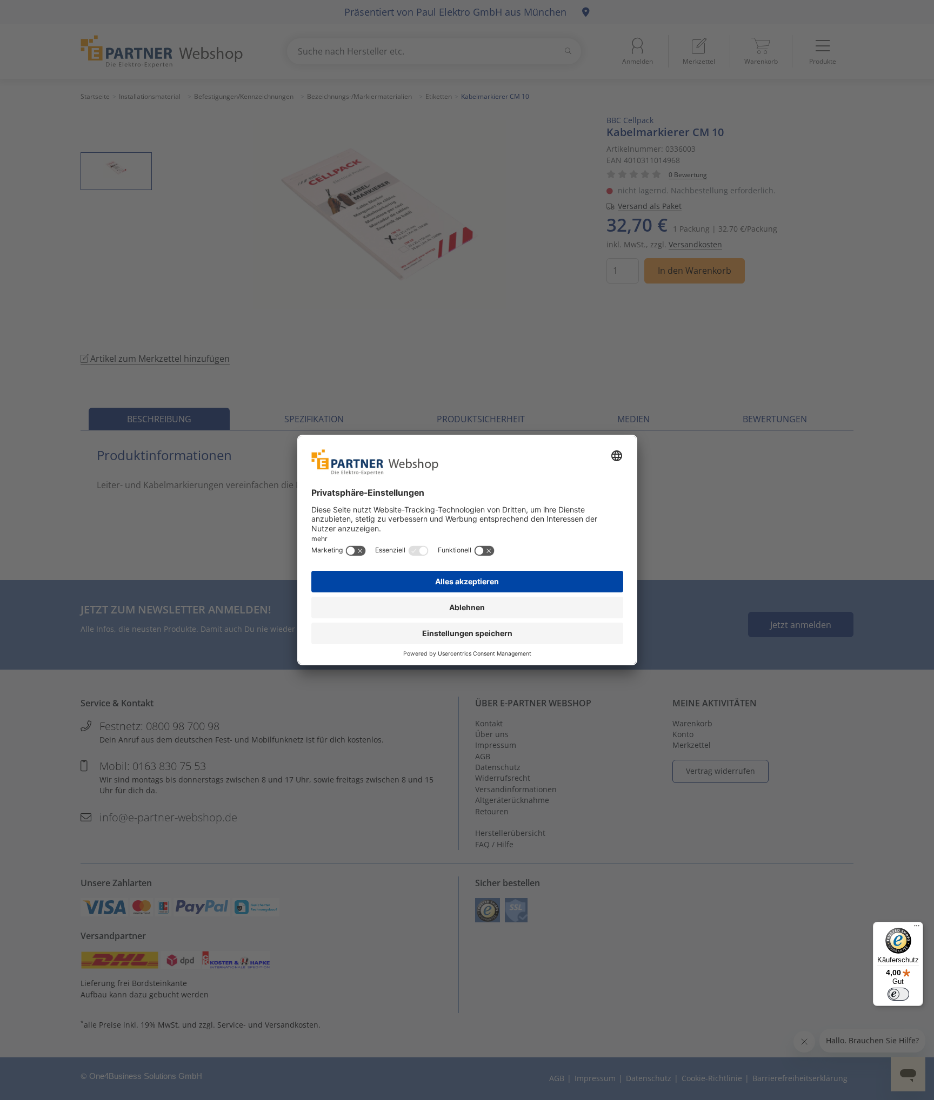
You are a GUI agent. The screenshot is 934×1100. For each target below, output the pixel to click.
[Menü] (916, 928)
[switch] (898, 994)
